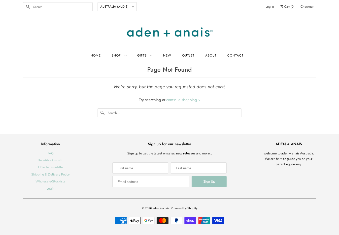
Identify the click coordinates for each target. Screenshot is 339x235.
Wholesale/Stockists (50, 181)
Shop (117, 55)
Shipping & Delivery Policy (50, 174)
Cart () (289, 6)
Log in (270, 6)
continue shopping (182, 99)
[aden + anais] (169, 33)
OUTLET (188, 55)
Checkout (307, 6)
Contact (235, 55)
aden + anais (161, 208)
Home (96, 55)
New (167, 55)
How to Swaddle (50, 167)
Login (50, 188)
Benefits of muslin (50, 160)
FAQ (50, 153)
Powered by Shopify (184, 208)
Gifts (142, 55)
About (210, 55)
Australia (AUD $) (115, 6)
